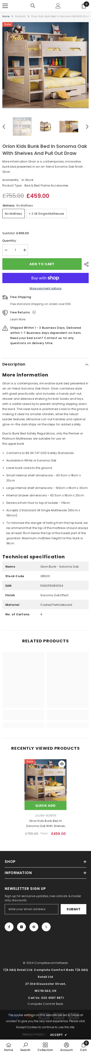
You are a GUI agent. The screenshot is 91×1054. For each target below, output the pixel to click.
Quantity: (9, 241)
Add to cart (42, 264)
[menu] (5, 6)
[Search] (33, 6)
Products (20, 16)
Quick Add (45, 805)
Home (6, 16)
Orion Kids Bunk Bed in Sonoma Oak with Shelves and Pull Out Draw (45, 824)
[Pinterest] (33, 926)
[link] (23, 717)
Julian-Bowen (45, 815)
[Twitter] (46, 926)
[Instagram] (21, 926)
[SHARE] (85, 264)
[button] (3, 126)
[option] (45, 65)
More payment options (46, 288)
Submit (73, 909)
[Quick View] (61, 763)
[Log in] (58, 5)
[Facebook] (9, 926)
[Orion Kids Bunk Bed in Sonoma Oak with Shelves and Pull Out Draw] (45, 780)
